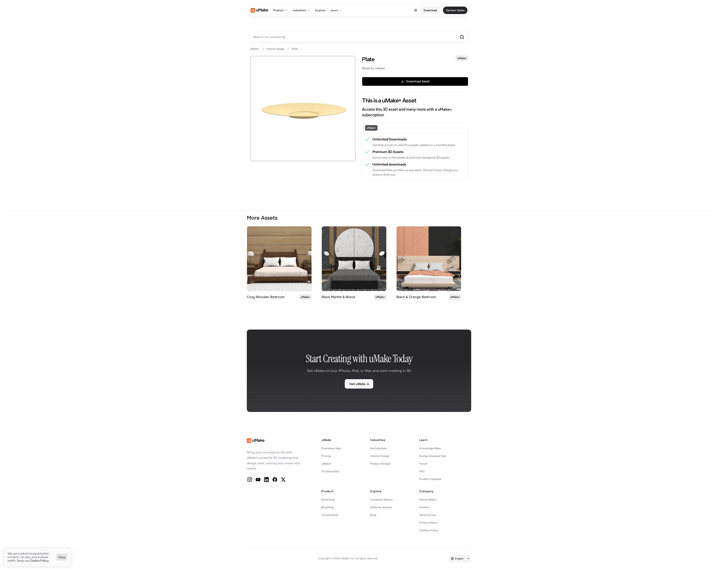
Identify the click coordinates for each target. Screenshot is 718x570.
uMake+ (254, 49)
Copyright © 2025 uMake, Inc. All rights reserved (347, 558)
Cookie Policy (39, 561)
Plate (295, 49)
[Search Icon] (359, 37)
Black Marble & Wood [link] (338, 297)
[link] (279, 258)
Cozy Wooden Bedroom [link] (266, 297)
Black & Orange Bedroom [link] (416, 297)
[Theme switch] (415, 10)
